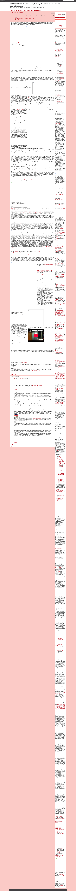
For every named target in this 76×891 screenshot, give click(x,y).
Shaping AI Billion (58, 51)
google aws (62, 78)
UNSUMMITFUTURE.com (59, 112)
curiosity (58, 571)
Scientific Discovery (31, 179)
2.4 (55, 209)
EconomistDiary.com (58, 101)
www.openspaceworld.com (37, 418)
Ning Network (62, 15)
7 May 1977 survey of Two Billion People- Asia (61, 461)
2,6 (58, 209)
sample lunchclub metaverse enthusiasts (44, 274)
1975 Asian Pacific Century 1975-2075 (62, 464)
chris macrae (21, 18)
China (62, 466)
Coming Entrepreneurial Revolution (60, 491)
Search (74, 0)
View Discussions (19, 19)
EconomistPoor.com (61, 705)
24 (60, 358)
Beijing (60, 814)
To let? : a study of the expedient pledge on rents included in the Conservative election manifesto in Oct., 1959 (59, 312)
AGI (61, 77)
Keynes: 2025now (58, 855)
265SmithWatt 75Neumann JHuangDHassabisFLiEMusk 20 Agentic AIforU (35, 4)
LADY (26, 211)
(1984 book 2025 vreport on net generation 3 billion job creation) (61, 500)
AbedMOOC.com (59, 704)
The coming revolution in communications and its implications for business (59, 341)
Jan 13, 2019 (24, 362)
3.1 (55, 204)
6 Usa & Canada (59, 644)
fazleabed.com (59, 818)
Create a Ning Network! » (60, 17)
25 (56, 361)
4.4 (59, 199)
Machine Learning (14, 179)
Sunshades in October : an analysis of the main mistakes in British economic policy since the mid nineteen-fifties (60, 246)
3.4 (59, 204)
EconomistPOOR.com (58, 567)
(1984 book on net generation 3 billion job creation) (60, 841)
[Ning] (2, 1)
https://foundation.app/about (37, 385)
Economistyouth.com (59, 708)
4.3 (58, 199)
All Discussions (13, 12)
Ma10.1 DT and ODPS (58, 828)
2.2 (63, 208)
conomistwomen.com (58, 548)
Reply (15, 389)
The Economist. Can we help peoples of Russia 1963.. (61, 469)
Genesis (61, 65)
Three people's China (59, 367)
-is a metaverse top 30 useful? (16, 252)
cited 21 (56, 240)
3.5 (61, 204)
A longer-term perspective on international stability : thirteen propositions (60, 345)
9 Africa (58, 649)
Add (53, 12)
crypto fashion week (20, 386)
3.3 (58, 204)
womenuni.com (60, 819)
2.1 (61, 208)
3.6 (62, 204)
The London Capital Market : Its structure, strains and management (60, 336)
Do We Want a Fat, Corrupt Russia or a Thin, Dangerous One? (60, 285)
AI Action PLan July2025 (59, 50)
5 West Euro (59, 643)
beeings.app (58, 887)
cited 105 (57, 236)
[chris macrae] (12, 18)
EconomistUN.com (60, 706)
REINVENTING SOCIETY (60, 383)
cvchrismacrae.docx (60, 73)
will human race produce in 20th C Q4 (60, 496)
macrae (58, 450)
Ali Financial (59, 827)
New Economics (57, 694)
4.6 (62, 199)
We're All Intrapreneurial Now (59, 493)
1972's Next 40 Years (60, 829)
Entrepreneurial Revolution (60, 276)
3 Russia (58, 640)
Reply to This (13, 374)
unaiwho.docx (57, 95)
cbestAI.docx (57, 123)
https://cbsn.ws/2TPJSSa (35, 370)
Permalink (14, 378)
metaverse (17, 251)
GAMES (12, 208)
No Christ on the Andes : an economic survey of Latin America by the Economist (60, 304)
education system (62, 875)
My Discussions (20, 12)
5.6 (62, 194)
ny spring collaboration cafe (48, 264)
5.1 (56, 194)
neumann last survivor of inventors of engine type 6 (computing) (31, 212)
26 (59, 367)
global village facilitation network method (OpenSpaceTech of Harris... (33, 200)
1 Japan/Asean (59, 638)
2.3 (64, 208)
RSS (11, 446)
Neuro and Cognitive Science (22, 179)
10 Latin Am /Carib (60, 650)
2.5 (57, 209)
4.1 (55, 199)
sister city (61, 885)
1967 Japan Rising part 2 (60, 458)
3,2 (56, 204)
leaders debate (61, 833)
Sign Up (57, 0)
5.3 (58, 194)
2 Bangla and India (60, 639)
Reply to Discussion (14, 444)
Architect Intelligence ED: (15, 42)
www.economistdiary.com (37, 353)
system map (57, 56)
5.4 (59, 194)
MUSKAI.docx (57, 94)
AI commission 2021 (58, 49)
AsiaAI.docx (57, 42)
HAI (20, 223)
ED (14, 208)
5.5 (60, 194)
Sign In (61, 0)
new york (56, 645)
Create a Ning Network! (9, 0)
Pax (63, 69)
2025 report (57, 453)
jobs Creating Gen (59, 856)
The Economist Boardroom (59, 852)
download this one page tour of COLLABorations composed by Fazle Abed (60, 605)
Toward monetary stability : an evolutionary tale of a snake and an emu (60, 316)
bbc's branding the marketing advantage (23, 233)
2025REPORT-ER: (58, 80)
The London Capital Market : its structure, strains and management (60, 242)
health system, (61, 874)
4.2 (57, 199)
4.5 (61, 199)
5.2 (57, 194)
